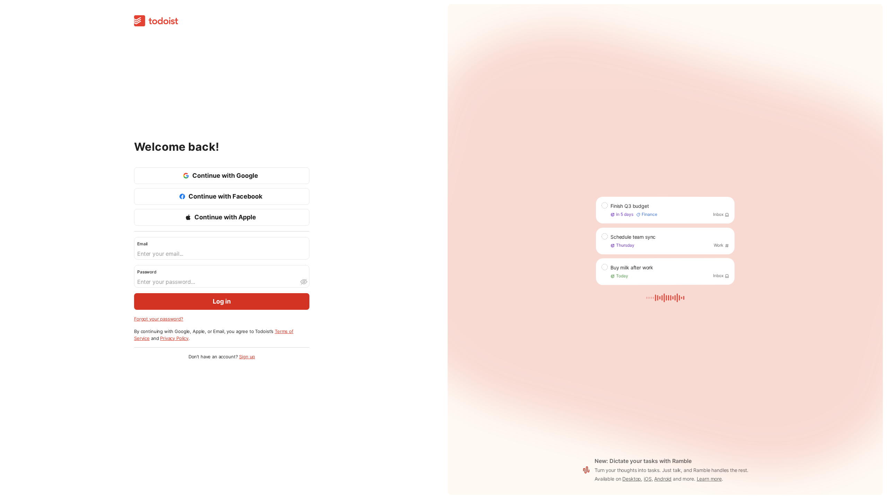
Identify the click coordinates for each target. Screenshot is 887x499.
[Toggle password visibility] (303, 282)
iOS (648, 479)
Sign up (247, 356)
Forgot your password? (158, 319)
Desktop (631, 479)
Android (662, 479)
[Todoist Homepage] (156, 21)
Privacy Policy (174, 338)
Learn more (709, 479)
